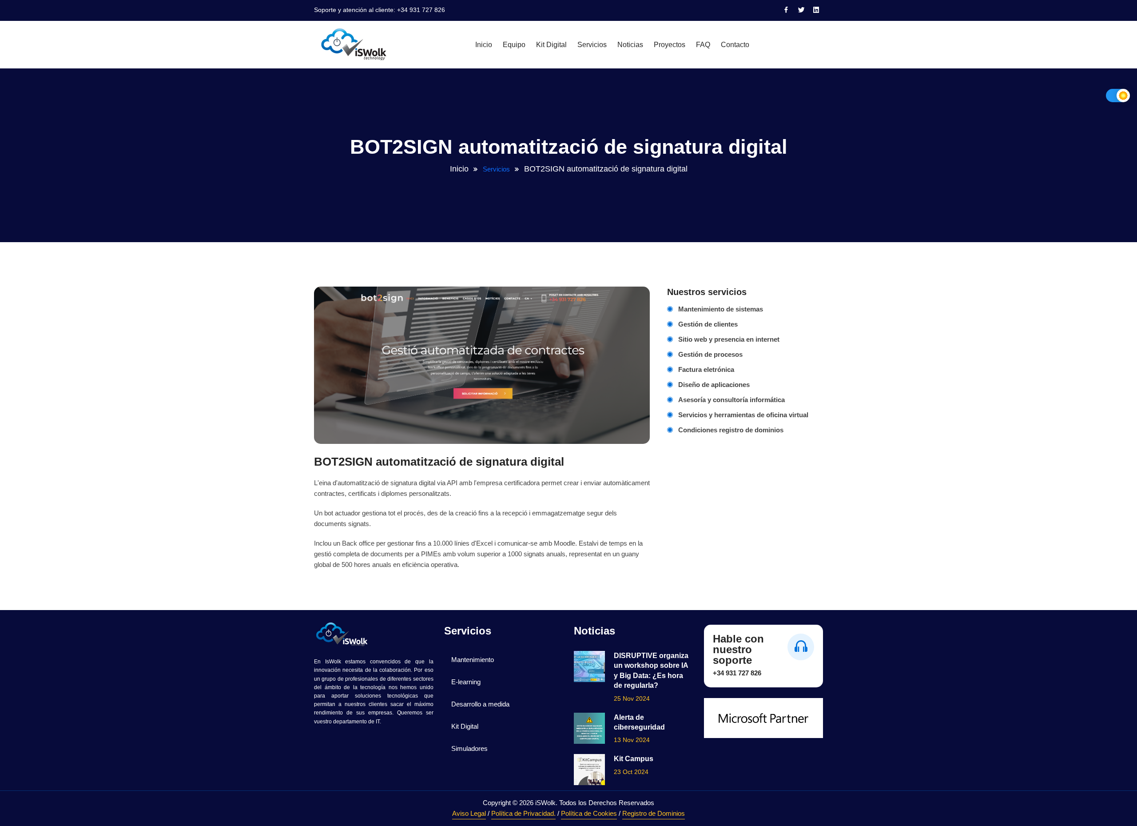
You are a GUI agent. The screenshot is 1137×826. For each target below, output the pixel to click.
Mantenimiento (472, 659)
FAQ (703, 44)
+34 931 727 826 (421, 9)
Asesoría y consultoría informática (731, 399)
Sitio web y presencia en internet (728, 339)
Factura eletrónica (706, 369)
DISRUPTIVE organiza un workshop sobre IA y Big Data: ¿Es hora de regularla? (651, 670)
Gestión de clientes (708, 324)
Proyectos (669, 44)
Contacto (735, 44)
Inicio (483, 44)
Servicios (592, 44)
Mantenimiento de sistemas (720, 309)
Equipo (514, 44)
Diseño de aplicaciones (714, 384)
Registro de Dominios (653, 813)
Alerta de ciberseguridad (639, 722)
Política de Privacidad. (523, 813)
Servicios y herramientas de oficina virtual (743, 415)
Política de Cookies (589, 813)
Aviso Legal (469, 813)
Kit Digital (551, 44)
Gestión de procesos (710, 354)
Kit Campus (633, 758)
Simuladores (469, 748)
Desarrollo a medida (480, 704)
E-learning (466, 682)
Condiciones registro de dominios (730, 430)
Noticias (630, 44)
